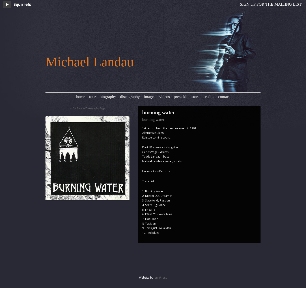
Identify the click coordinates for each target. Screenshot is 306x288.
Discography (130, 96)
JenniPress (160, 277)
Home (80, 96)
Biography (108, 96)
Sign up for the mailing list (271, 4)
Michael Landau (89, 61)
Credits (208, 96)
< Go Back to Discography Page (87, 108)
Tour (92, 96)
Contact (224, 96)
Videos (164, 96)
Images (149, 96)
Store (195, 96)
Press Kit (180, 96)
